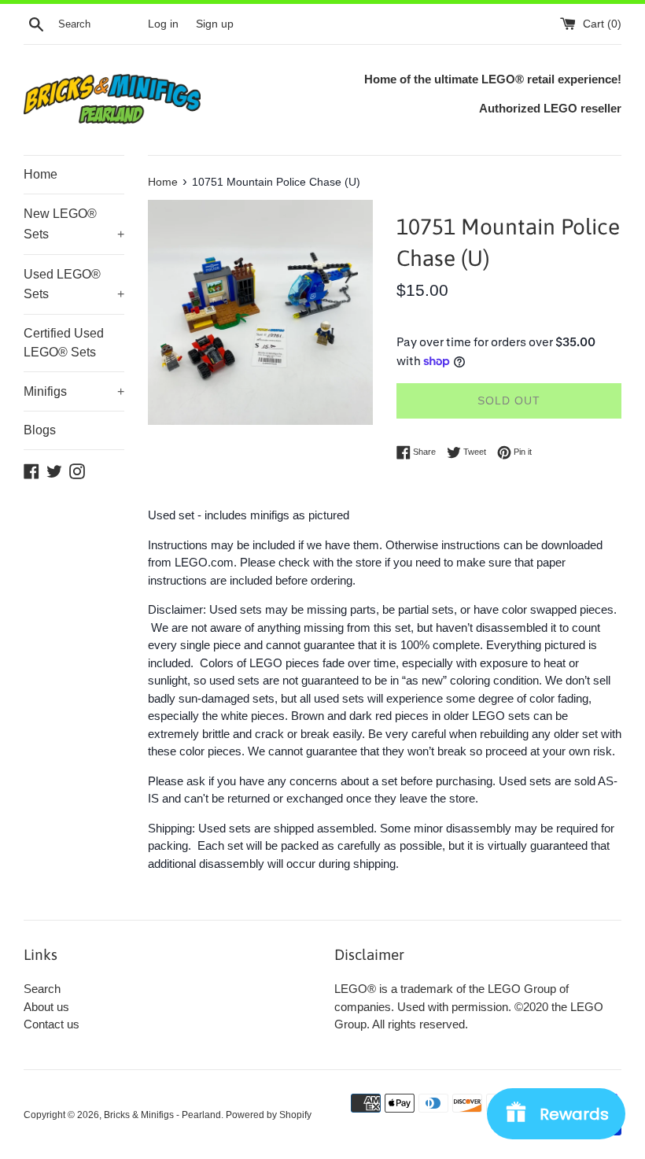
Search (42, 988)
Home (40, 174)
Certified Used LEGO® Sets (64, 343)
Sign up (215, 24)
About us (46, 1006)
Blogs (40, 430)
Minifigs (74, 391)
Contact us (51, 1024)
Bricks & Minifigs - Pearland (162, 1114)
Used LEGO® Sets (74, 284)
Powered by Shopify (268, 1114)
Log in (163, 24)
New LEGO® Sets (74, 224)
